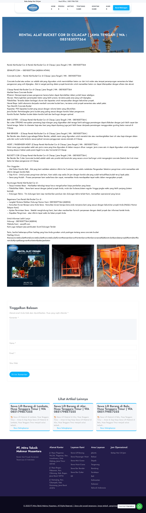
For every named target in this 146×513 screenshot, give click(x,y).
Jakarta (93, 452)
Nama (12, 343)
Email (12, 353)
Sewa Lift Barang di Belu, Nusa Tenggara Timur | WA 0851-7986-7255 (115, 409)
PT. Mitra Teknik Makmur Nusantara (28, 449)
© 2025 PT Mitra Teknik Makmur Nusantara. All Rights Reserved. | (73, 505)
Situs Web (13, 363)
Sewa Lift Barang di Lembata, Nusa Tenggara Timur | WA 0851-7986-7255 (30, 409)
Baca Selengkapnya (21, 428)
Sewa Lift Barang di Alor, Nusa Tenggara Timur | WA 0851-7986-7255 (71, 409)
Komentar (14, 317)
